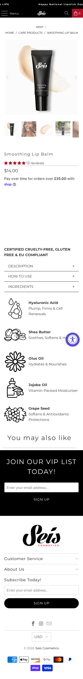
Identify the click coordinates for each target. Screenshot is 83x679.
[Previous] (7, 77)
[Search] (66, 13)
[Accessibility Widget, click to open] (73, 340)
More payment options (41, 239)
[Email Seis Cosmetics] (49, 624)
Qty (7, 194)
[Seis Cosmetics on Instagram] (41, 624)
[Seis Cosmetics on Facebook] (33, 624)
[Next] (75, 77)
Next (40, 27)
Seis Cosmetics (47, 648)
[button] (14, 163)
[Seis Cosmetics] (41, 13)
